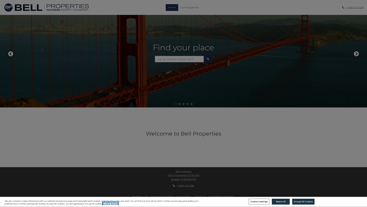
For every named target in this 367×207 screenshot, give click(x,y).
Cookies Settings (259, 201)
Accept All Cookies (303, 201)
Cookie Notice (110, 204)
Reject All (281, 201)
